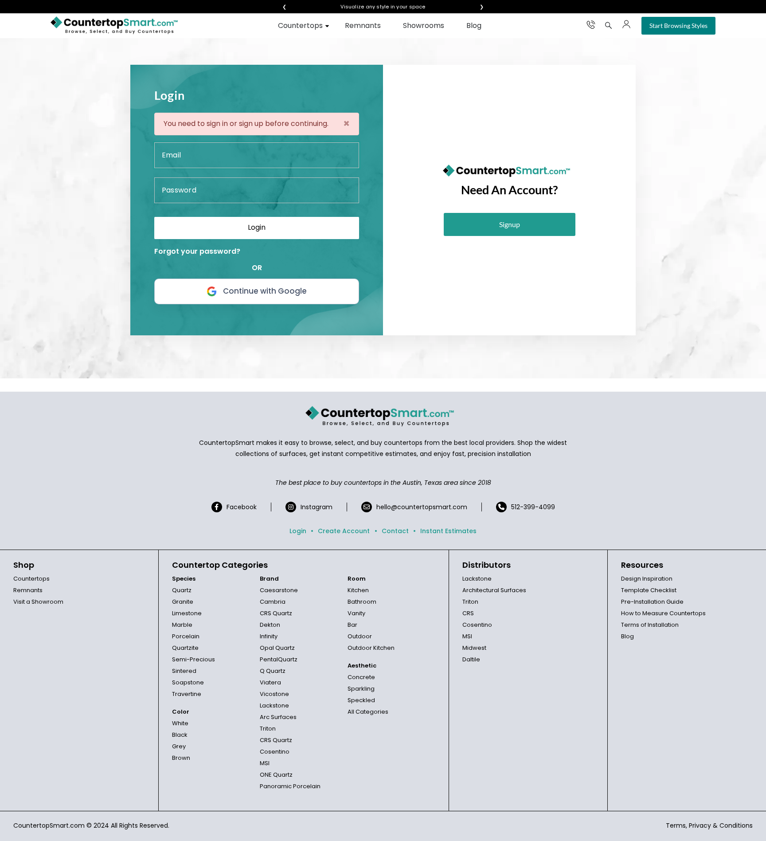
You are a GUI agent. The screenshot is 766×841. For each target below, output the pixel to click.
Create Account (344, 531)
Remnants (363, 25)
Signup (509, 224)
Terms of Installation (650, 625)
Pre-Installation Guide (652, 601)
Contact (395, 531)
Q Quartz (272, 671)
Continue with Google (265, 291)
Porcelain (185, 636)
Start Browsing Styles (678, 25)
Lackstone (274, 705)
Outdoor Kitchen (371, 648)
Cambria (272, 601)
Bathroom (362, 601)
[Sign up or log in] (626, 24)
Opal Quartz (277, 648)
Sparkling (361, 688)
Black (180, 735)
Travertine (186, 694)
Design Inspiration (646, 578)
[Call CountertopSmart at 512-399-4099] (591, 24)
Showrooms (423, 25)
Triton (268, 728)
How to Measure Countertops (663, 613)
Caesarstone (279, 590)
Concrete (361, 677)
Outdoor (360, 636)
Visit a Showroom (38, 601)
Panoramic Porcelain (290, 786)
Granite (182, 601)
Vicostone (274, 694)
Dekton (270, 625)
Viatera (270, 682)
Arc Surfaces (278, 717)
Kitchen (358, 590)
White (180, 723)
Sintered (184, 671)
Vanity (356, 613)
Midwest (474, 648)
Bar (352, 625)
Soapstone (188, 682)
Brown (181, 758)
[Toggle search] (608, 25)
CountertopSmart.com (49, 825)
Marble (182, 625)
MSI (265, 763)
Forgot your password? (197, 251)
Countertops (300, 25)
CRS (468, 613)
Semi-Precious (193, 659)
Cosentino (274, 751)
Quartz (182, 590)
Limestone (187, 613)
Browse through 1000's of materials (375, 6)
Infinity (268, 636)
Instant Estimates (448, 531)
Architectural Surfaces (494, 590)
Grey (179, 746)
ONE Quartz (276, 774)
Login (297, 531)
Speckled (361, 700)
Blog (473, 25)
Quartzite (185, 648)
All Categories (368, 711)
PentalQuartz (278, 659)
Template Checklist (648, 590)
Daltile (471, 659)
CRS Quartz (276, 613)
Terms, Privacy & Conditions (709, 825)
